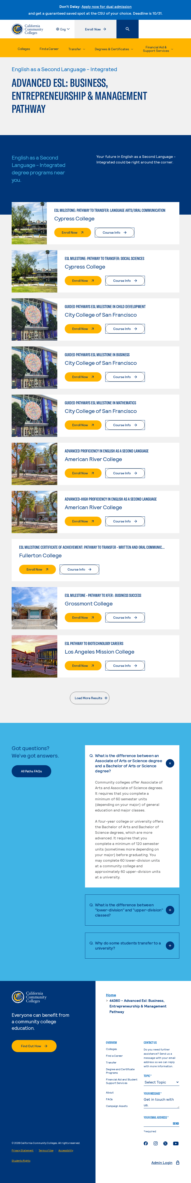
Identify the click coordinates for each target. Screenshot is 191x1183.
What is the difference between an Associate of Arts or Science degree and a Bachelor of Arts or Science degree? (128, 763)
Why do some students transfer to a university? (128, 945)
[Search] (127, 29)
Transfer (111, 1062)
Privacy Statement (23, 1150)
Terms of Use (46, 1150)
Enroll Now (100, 30)
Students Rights (21, 1160)
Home (111, 995)
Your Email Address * (156, 1117)
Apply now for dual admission (107, 6)
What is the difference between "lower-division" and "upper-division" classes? (129, 909)
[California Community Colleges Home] (27, 29)
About (110, 1092)
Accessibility (65, 1150)
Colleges (24, 49)
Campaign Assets (116, 1105)
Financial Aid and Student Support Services (121, 1081)
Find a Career (49, 49)
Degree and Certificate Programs (120, 1070)
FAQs (109, 1099)
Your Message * (152, 1093)
